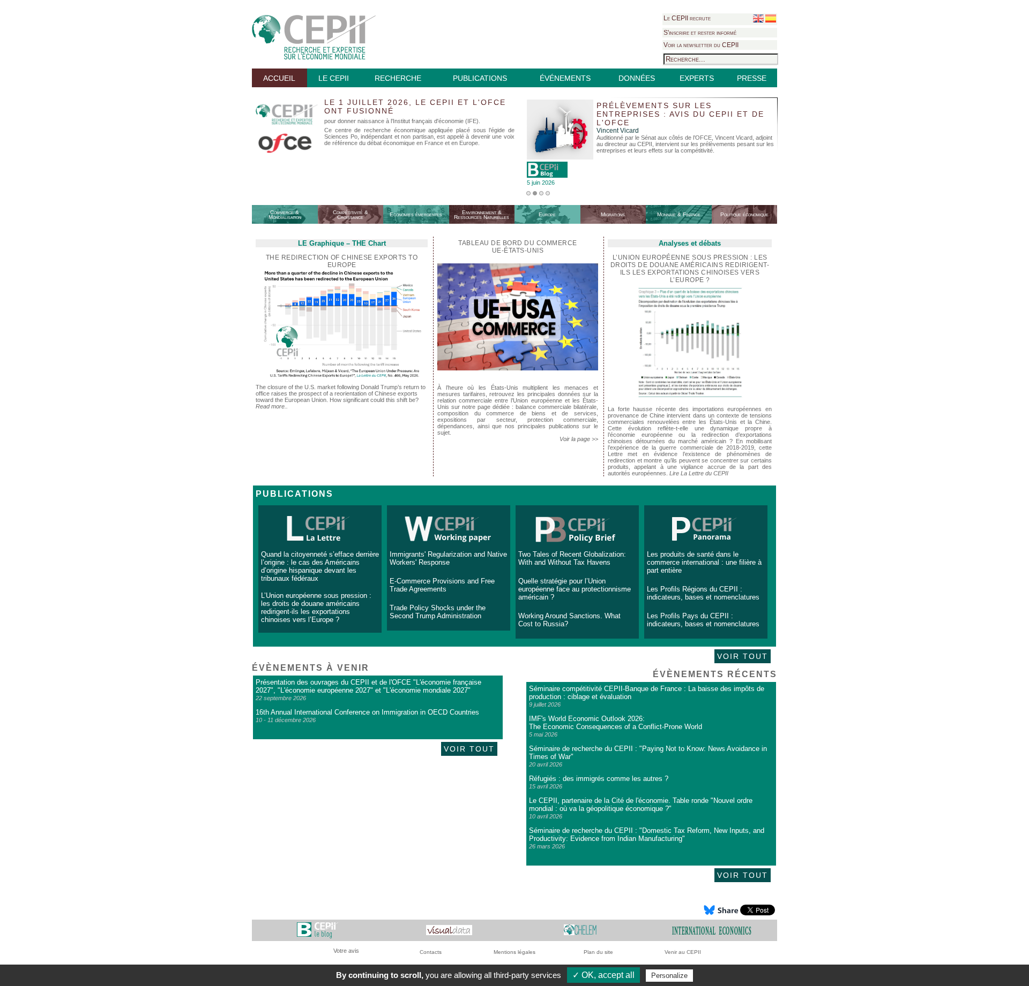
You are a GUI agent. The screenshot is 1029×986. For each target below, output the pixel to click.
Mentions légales (514, 952)
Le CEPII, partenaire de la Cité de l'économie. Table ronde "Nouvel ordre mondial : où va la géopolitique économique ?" (640, 805)
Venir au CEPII (683, 952)
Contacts (431, 952)
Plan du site (598, 952)
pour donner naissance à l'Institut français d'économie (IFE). (402, 121)
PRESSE (751, 78)
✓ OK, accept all (603, 975)
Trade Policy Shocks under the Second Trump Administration (438, 612)
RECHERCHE (398, 78)
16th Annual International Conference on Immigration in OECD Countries (367, 712)
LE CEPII (333, 78)
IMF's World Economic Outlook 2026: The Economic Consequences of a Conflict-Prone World (615, 723)
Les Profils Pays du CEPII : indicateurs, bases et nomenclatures (703, 620)
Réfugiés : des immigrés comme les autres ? (598, 779)
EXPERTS (697, 78)
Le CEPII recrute (687, 18)
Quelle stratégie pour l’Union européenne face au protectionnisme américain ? (574, 589)
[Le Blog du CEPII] (317, 930)
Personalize (669, 976)
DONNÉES (636, 78)
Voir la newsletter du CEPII (701, 45)
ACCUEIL (279, 78)
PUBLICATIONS (480, 78)
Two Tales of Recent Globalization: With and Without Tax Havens (572, 558)
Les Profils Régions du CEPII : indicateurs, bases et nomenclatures (703, 593)
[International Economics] (712, 930)
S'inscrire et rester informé (699, 32)
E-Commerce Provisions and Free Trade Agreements (442, 585)
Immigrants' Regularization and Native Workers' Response (448, 558)
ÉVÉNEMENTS (565, 78)
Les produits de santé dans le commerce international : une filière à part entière (704, 562)
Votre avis (346, 950)
